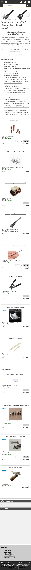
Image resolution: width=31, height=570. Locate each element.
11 (24, 19)
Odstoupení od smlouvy (10, 557)
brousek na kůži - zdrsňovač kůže (13, 83)
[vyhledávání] (25, 2)
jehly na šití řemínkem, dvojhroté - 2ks (15, 245)
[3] (10, 19)
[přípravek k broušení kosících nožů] (15, 445)
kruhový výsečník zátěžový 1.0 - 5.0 (15, 374)
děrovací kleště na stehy (15, 276)
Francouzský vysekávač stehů (12, 86)
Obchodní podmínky (9, 554)
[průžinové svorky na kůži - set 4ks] (15, 160)
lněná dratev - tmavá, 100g (11, 72)
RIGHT (28, 15)
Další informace (24, 565)
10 (22, 19)
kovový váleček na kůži (10, 66)
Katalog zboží (7, 552)
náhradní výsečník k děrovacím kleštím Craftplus (15, 405)
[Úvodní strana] (6, 2)
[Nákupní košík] (29, 2)
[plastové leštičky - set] (15, 346)
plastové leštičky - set (15, 338)
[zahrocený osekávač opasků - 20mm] (15, 222)
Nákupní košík (8, 553)
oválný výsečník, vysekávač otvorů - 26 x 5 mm (16, 107)
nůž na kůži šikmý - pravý (10, 62)
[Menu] (2, 2)
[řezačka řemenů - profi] (15, 476)
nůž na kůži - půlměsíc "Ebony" (15, 307)
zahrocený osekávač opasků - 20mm (15, 214)
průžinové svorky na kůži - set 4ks (15, 151)
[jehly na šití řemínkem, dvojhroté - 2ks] (15, 253)
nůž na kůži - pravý (9, 97)
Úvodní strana (7, 550)
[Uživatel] (21, 2)
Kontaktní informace (9, 556)
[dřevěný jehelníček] (15, 129)
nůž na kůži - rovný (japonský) (12, 75)
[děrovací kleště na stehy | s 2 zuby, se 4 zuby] (15, 284)
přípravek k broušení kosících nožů (15, 436)
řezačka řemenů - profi (15, 467)
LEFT (3, 15)
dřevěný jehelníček (15, 120)
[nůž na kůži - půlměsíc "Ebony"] (15, 315)
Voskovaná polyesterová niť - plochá (15, 183)
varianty (26, 202)
